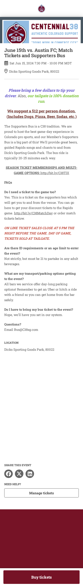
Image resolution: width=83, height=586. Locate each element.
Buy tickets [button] (41, 577)
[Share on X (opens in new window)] (19, 474)
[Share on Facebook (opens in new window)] (8, 474)
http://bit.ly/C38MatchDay (33, 213)
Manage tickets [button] (41, 493)
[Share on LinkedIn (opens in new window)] (30, 474)
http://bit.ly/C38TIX (54, 173)
